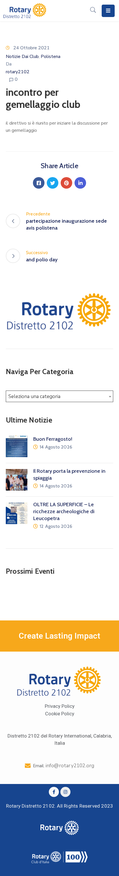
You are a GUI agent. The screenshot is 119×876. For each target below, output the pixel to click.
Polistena (50, 56)
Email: (63, 766)
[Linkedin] (80, 183)
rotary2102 (17, 72)
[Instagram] (65, 792)
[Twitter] (52, 183)
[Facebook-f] (54, 792)
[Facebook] (38, 183)
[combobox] (59, 396)
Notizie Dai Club (22, 56)
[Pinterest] (66, 183)
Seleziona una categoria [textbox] (34, 396)
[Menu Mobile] (108, 11)
